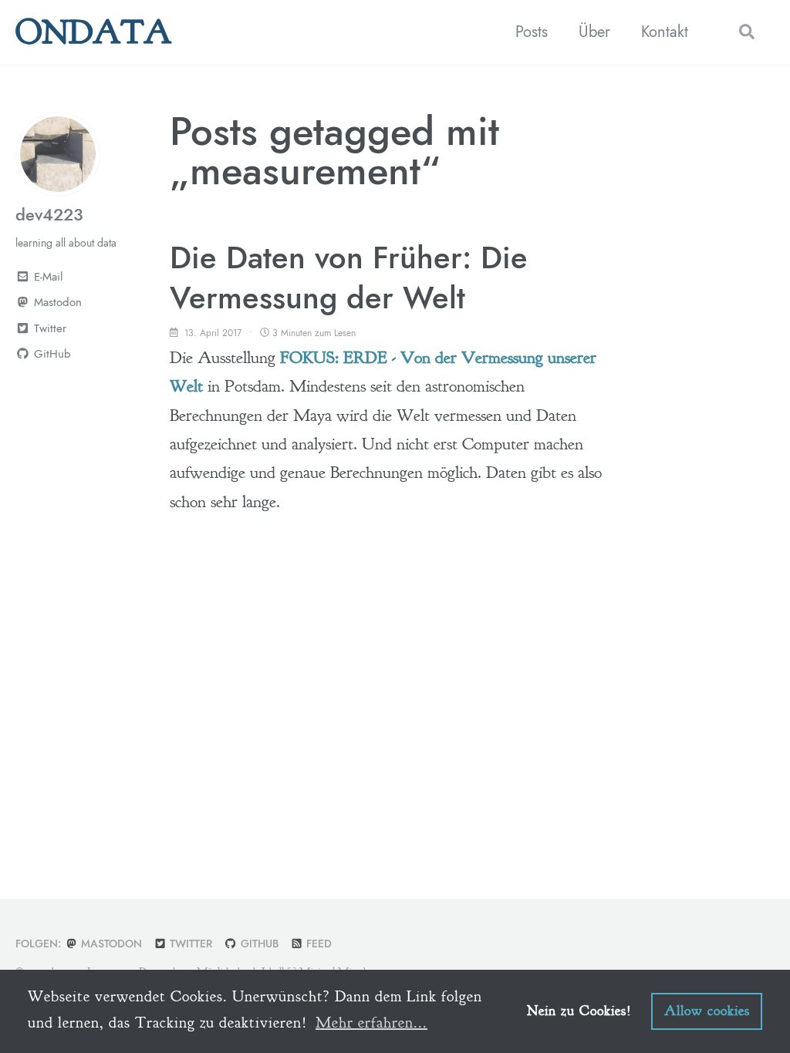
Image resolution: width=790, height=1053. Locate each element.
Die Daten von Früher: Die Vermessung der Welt (349, 277)
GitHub (258, 943)
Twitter (189, 943)
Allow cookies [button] (707, 1011)
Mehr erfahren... (371, 1022)
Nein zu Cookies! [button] (579, 1011)
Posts (531, 32)
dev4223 (49, 214)
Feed (317, 943)
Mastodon (56, 302)
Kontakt (664, 32)
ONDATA (93, 32)
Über (594, 32)
